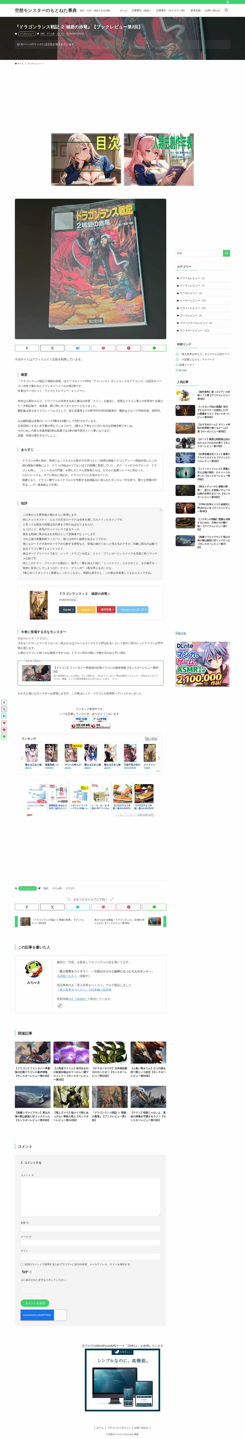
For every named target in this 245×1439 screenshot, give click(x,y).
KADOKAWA (130, 767)
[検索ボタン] (226, 10)
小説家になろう (67, 976)
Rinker (73, 600)
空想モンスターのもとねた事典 (46, 10)
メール (26, 1236)
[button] (27, 348)
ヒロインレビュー (193, 308)
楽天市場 (106, 609)
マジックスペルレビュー (196, 322)
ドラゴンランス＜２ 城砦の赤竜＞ (85, 593)
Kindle (67, 609)
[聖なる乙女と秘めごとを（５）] (113, 753)
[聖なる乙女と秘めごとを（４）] (34, 753)
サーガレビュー (191, 293)
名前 (25, 1222)
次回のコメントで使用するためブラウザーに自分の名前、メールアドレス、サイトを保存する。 (78, 1264)
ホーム (100, 1427)
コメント (27, 1175)
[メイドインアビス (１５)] (153, 753)
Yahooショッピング (132, 609)
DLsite (151, 739)
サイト (24, 1250)
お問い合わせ (141, 1427)
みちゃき (33, 982)
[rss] (227, 2)
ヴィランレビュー (192, 285)
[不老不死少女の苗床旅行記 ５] (133, 753)
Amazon (86, 609)
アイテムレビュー (192, 278)
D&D (43, 33)
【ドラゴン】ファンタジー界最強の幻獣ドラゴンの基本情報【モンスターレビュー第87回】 (106, 669)
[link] (60, 1005)
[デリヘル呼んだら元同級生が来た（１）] (74, 753)
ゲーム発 (51, 33)
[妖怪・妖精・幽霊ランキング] (81, 727)
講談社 (28, 767)
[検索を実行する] (226, 253)
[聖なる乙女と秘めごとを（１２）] (93, 753)
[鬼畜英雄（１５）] (54, 753)
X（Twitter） (79, 998)
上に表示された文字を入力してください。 (44, 1279)
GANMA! (49, 767)
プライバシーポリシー (119, 1427)
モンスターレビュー (194, 330)
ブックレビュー (27, 34)
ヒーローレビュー (193, 300)
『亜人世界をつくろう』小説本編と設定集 (84, 989)
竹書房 (147, 767)
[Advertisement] (122, 105)
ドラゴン (60, 33)
